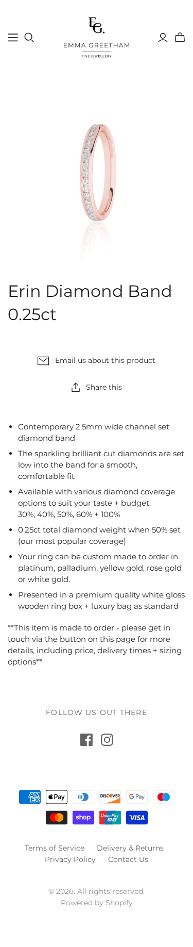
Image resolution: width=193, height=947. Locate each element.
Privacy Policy (70, 859)
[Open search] (29, 37)
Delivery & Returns (130, 848)
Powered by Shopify (97, 902)
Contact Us (128, 859)
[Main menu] (13, 37)
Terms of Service (54, 848)
